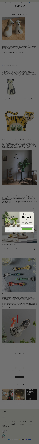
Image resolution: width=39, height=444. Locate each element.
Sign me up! (27, 229)
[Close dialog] (33, 212)
